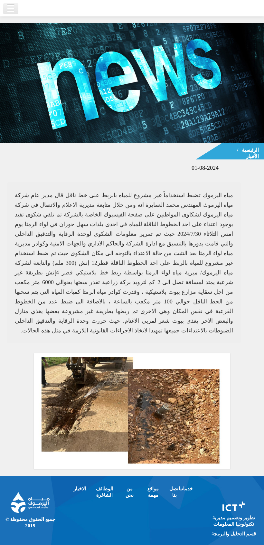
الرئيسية (250, 149)
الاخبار (80, 488)
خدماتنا (186, 488)
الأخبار (252, 156)
